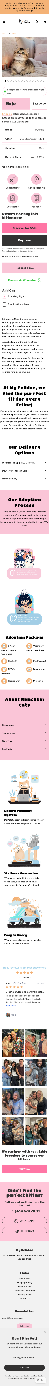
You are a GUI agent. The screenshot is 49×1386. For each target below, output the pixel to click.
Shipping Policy (24, 1282)
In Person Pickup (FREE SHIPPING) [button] (19, 462)
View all (24, 1168)
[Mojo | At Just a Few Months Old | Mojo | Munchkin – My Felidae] (24, 22)
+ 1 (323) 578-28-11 (24, 1211)
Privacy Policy (24, 1294)
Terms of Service (29, 1378)
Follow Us (24, 1298)
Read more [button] (11, 1005)
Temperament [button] (9, 732)
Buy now (24, 240)
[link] (25, 1015)
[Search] (37, 22)
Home (4, 33)
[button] (5, 81)
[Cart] (44, 22)
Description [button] (8, 725)
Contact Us (24, 1278)
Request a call (25, 267)
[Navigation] (4, 21)
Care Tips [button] (7, 741)
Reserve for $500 (24, 228)
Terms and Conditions (24, 1290)
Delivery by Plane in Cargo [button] (15, 470)
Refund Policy (24, 1286)
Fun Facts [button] (7, 749)
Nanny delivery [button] (9, 478)
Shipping (7, 114)
